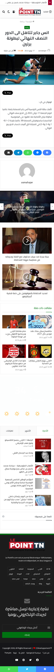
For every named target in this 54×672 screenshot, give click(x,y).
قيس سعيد (15, 578)
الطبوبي (12, 569)
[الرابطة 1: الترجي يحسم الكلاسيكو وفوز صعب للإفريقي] (43, 444)
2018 (48, 569)
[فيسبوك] (47, 152)
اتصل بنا (21, 652)
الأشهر (28, 431)
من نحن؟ (46, 652)
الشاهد (21, 569)
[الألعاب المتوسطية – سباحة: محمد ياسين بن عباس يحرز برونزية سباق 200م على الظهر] (43, 469)
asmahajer (42, 50)
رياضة (22, 21)
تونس (41, 578)
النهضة (19, 573)
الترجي (40, 569)
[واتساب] (27, 152)
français (8, 652)
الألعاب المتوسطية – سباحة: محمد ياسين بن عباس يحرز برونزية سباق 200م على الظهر (18, 469)
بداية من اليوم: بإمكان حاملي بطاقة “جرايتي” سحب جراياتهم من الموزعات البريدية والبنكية (18, 499)
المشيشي (36, 573)
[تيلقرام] (18, 152)
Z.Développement (43, 648)
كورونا (48, 583)
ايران (48, 578)
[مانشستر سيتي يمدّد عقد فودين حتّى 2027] (40, 321)
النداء (27, 573)
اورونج (11, 573)
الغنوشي (47, 573)
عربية (15, 652)
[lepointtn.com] (29, 11)
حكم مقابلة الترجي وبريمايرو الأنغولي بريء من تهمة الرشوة (15, 333)
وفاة (40, 583)
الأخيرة (45, 431)
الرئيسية (29, 21)
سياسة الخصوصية (33, 652)
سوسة (25, 578)
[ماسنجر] (37, 152)
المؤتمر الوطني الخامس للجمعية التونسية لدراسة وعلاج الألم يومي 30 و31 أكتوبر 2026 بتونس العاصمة (18, 484)
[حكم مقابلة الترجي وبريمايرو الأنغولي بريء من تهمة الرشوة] (14, 321)
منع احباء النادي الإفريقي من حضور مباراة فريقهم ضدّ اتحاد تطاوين (15, 363)
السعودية (31, 569)
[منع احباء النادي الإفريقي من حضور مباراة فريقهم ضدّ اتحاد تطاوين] (14, 351)
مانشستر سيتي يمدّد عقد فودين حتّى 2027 (41, 332)
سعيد (34, 578)
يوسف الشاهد (30, 583)
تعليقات (9, 431)
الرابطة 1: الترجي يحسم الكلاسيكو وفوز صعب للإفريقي (19, 441)
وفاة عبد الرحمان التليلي (23, 453)
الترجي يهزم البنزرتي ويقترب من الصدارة (40, 362)
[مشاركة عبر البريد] (8, 152)
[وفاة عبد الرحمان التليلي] (43, 456)
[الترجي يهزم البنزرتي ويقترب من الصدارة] (40, 351)
